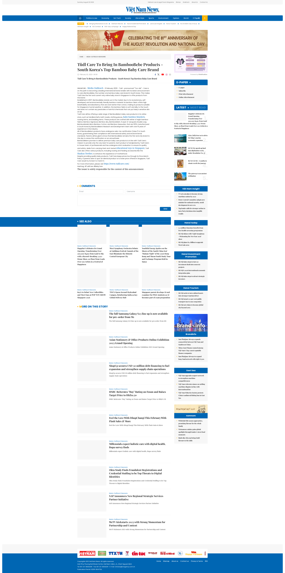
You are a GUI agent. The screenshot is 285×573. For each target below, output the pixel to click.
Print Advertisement (186, 94)
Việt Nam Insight (83, 26)
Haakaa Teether (84, 153)
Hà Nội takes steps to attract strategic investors (191, 277)
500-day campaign (112, 26)
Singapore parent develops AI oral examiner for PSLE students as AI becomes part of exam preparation (156, 295)
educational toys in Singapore (130, 148)
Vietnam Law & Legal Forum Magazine (161, 2)
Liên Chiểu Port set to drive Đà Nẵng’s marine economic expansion (198, 137)
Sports (151, 18)
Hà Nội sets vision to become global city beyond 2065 (190, 306)
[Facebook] (155, 75)
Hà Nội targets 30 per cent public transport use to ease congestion (190, 300)
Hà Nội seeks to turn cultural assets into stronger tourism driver (190, 294)
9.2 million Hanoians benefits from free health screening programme (190, 229)
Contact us (184, 561)
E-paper (182, 82)
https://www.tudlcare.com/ (116, 163)
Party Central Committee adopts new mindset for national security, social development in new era (191, 202)
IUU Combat (96, 26)
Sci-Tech (117, 18)
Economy (105, 18)
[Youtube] (162, 74)
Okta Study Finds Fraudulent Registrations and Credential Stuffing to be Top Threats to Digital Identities (135, 473)
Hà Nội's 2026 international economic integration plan (191, 271)
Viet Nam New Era (117, 24)
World (186, 18)
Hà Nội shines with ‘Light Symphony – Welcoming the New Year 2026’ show (191, 236)
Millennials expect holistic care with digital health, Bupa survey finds (137, 445)
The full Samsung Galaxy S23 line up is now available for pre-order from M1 (138, 315)
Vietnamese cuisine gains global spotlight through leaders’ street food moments (191, 432)
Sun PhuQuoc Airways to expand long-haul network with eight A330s (191, 357)
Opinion (176, 18)
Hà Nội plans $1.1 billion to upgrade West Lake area (190, 243)
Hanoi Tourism (171, 24)
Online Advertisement (186, 97)
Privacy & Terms (197, 561)
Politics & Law (91, 18)
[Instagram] (166, 74)
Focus (80, 24)
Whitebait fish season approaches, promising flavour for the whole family (190, 423)
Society (128, 18)
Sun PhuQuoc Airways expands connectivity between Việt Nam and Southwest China (190, 342)
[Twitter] (159, 75)
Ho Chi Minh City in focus (188, 24)
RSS (206, 561)
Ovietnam (186, 2)
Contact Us (204, 2)
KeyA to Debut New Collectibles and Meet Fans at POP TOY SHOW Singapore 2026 (91, 295)
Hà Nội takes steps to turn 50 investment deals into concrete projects (189, 264)
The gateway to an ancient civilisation (197, 174)
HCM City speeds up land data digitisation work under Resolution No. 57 (197, 150)
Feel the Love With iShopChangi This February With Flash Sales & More (137, 419)
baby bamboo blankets (134, 117)
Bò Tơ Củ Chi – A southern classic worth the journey (197, 162)
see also (85, 221)
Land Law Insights (156, 24)
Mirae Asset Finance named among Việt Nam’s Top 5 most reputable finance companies (190, 350)
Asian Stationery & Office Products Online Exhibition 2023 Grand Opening (139, 341)
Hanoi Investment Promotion (136, 24)
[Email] (170, 74)
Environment (163, 18)
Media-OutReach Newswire (96, 57)
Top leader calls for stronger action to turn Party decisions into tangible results (191, 211)
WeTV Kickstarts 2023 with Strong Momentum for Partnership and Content (137, 523)
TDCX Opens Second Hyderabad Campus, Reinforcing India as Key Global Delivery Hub (123, 295)
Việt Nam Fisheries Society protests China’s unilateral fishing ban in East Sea (191, 395)
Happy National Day (129, 26)
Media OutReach (95, 88)
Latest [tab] (181, 107)
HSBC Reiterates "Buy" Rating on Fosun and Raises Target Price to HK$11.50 (137, 393)
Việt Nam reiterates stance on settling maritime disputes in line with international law (191, 387)
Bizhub (178, 2)
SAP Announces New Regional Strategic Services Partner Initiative (136, 497)
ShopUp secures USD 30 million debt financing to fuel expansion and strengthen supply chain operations (139, 367)
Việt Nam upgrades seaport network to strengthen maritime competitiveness (191, 378)
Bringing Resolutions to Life (98, 24)
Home (81, 57)
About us (175, 561)
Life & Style (139, 18)
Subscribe (182, 91)
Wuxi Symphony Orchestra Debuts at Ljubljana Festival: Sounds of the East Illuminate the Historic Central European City (124, 252)
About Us (195, 2)
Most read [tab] (198, 107)
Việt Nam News (142, 10)
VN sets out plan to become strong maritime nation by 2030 (190, 195)
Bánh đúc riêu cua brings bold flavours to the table (189, 439)
